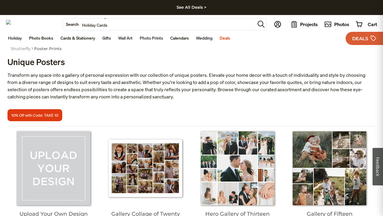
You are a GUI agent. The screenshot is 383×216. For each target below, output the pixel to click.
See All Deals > (191, 7)
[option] (21, 48)
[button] (261, 24)
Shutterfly (21, 48)
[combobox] (159, 24)
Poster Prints (48, 48)
